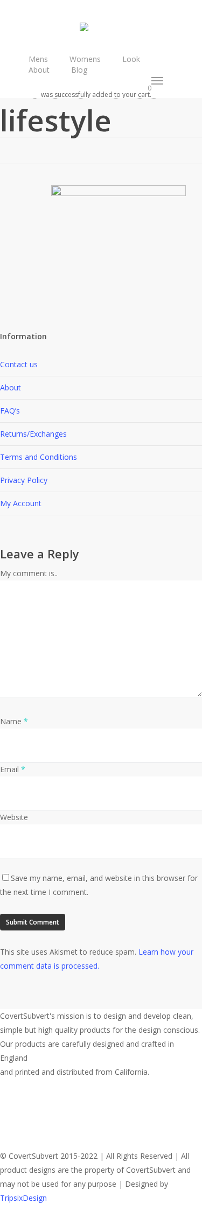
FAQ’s (10, 410)
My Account (20, 503)
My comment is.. (29, 573)
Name (14, 721)
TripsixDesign (23, 1198)
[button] (157, 80)
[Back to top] (101, 1225)
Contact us (19, 364)
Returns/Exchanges (33, 434)
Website (14, 817)
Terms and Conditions (38, 457)
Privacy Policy (23, 480)
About (10, 387)
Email (12, 769)
